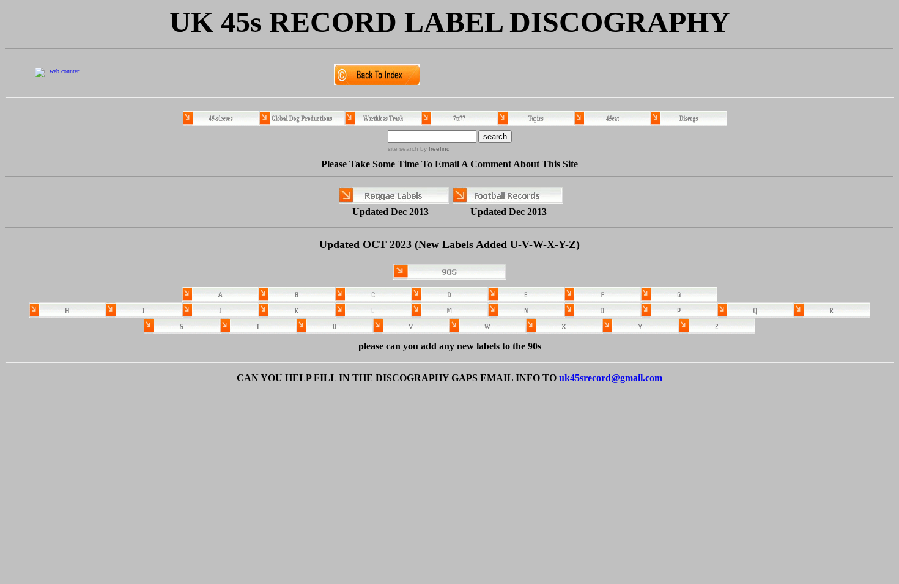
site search (403, 148)
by (434, 148)
